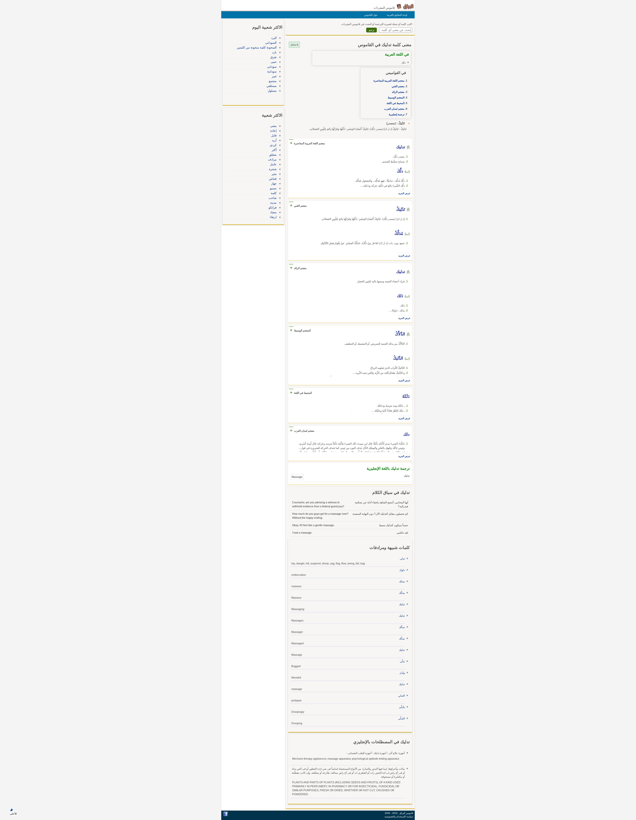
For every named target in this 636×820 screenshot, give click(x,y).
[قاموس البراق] (405, 6)
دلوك (402, 570)
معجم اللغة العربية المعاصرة (388, 80)
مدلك (402, 581)
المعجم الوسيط (396, 97)
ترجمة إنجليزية (396, 114)
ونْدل (402, 672)
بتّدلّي (402, 707)
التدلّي (401, 718)
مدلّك (402, 593)
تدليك (402, 604)
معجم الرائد (398, 92)
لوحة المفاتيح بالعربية (397, 15)
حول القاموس (371, 15)
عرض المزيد (404, 193)
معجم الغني (398, 86)
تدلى (402, 558)
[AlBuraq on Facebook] (225, 815)
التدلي (401, 695)
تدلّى (402, 661)
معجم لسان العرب (394, 108)
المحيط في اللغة (395, 103)
